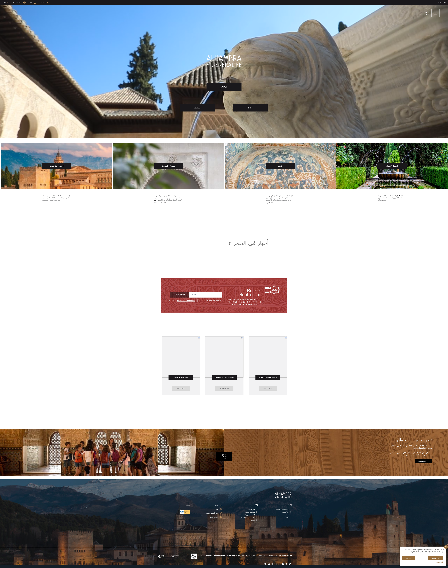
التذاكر (224, 87)
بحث (287, 515)
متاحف (280, 166)
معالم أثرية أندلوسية (168, 166)
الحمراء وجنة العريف (56, 166)
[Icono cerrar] (446, 547)
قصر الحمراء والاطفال (414, 439)
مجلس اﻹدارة (442, 2)
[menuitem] (5, 3)
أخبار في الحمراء (248, 243)
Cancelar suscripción (213, 300)
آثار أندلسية (285, 512)
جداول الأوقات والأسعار (248, 517)
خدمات (252, 520)
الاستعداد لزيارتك (250, 515)
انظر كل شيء (278, 247)
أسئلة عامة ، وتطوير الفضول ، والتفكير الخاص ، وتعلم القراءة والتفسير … (411, 446)
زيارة (250, 107)
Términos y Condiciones (186, 300)
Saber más (439, 562)
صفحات (188, 505)
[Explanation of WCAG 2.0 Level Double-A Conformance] (173, 512)
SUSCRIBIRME (179, 295)
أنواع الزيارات (251, 509)
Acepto (408, 558)
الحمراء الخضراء (392, 166)
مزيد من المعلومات (423, 461)
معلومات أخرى (267, 388)
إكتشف (197, 107)
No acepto (435, 558)
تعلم (287, 517)
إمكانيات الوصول (250, 512)
